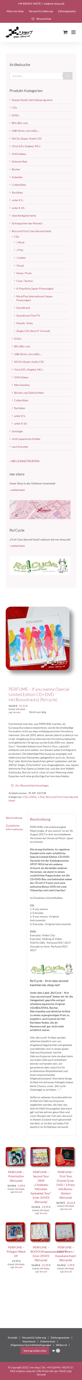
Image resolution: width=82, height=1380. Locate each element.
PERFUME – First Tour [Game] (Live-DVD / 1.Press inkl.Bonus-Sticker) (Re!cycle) (65, 1184)
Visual (20, 265)
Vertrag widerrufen (34, 1350)
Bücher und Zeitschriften (29, 392)
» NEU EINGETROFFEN (24, 461)
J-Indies (21, 257)
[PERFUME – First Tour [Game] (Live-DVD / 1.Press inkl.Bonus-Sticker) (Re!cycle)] (65, 1149)
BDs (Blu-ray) (20, 123)
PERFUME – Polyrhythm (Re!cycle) (16, 1176)
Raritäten (17, 192)
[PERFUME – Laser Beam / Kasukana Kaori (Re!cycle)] (65, 1224)
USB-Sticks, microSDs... (25, 130)
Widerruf (61, 1345)
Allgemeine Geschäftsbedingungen (30, 1345)
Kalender (17, 177)
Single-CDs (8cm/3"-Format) (33, 331)
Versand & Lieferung (34, 1337)
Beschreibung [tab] (14, 817)
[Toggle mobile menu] (73, 32)
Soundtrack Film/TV (28, 315)
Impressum (29, 1341)
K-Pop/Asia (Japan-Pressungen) (35, 288)
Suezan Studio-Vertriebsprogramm (32, 100)
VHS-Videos (19, 154)
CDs (25, 796)
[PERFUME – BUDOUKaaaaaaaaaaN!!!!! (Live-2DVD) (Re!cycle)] (41, 1224)
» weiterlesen (17, 489)
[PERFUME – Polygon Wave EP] (16, 1224)
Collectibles (19, 184)
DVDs (33, 796)
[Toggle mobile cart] (65, 32)
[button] (29, 785)
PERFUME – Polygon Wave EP (16, 1251)
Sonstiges (17, 431)
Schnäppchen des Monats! (27, 223)
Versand (16, 712)
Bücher (16, 169)
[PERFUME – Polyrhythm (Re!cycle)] (16, 1149)
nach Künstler (20, 446)
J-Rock (20, 242)
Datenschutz (47, 1341)
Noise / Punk (23, 273)
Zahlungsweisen (60, 1337)
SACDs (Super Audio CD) (27, 138)
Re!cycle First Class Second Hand (31, 231)
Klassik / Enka (24, 323)
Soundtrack (23, 307)
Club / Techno (24, 281)
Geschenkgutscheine (24, 215)
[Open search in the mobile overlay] (41, 76)
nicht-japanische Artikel (26, 438)
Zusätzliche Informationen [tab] (14, 827)
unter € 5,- (18, 200)
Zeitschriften (19, 161)
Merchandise (22, 384)
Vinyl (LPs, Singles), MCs (26, 146)
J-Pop (41, 796)
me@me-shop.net (54, 3)
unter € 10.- (18, 207)
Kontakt (12, 1337)
